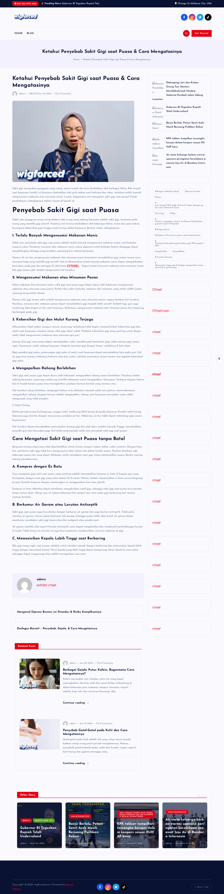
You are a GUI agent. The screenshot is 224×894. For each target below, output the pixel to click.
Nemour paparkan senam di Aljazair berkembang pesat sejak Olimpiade (179, 222)
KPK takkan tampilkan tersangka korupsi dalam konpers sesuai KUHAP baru (185, 142)
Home (76, 59)
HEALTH (33, 94)
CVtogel (157, 289)
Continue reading (74, 703)
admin (22, 94)
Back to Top (202, 887)
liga (174, 213)
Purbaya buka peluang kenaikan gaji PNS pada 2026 (179, 244)
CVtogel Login (160, 310)
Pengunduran (163, 229)
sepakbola (179, 251)
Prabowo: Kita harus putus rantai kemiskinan (178, 235)
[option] (39, 825)
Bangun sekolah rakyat (167, 191)
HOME (18, 33)
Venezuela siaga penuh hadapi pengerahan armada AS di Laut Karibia (179, 266)
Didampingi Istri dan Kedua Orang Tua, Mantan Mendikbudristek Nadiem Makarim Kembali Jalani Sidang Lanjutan (177, 90)
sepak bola (161, 251)
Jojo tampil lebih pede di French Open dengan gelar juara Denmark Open (179, 206)
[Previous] (199, 794)
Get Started (201, 33)
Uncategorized (32, 816)
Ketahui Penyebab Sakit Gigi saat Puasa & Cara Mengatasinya (117, 59)
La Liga (160, 213)
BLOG (30, 33)
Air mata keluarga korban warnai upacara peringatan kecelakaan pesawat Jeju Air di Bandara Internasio (136, 828)
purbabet (42, 585)
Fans (158, 197)
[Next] (204, 794)
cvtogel (52, 585)
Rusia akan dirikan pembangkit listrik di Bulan (184, 832)
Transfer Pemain (164, 257)
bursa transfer (193, 191)
